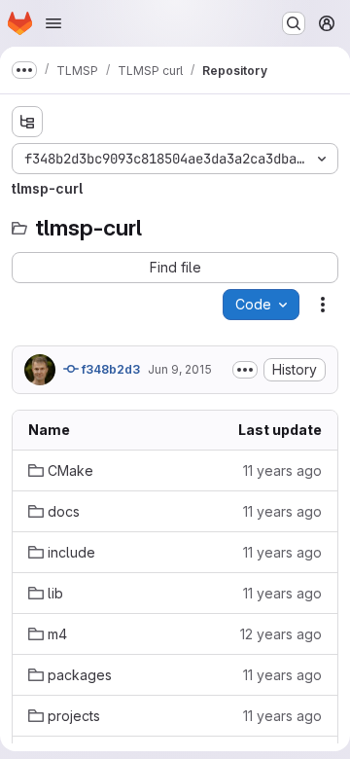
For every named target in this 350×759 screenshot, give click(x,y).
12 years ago (281, 634)
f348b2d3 (109, 369)
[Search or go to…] (293, 23)
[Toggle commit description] (245, 370)
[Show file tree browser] (27, 121)
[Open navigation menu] (53, 23)
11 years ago (282, 470)
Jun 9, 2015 (180, 369)
